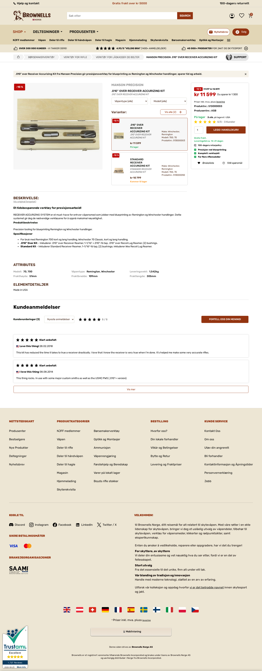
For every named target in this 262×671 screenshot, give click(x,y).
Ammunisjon (102, 447)
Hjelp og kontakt (27, 3)
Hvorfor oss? (159, 431)
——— (229, 40)
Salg (243, 31)
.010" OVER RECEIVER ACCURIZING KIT (140, 131)
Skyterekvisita (159, 40)
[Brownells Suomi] (156, 609)
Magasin (120, 40)
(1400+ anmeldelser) (141, 48)
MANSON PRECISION (127, 85)
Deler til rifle (56, 40)
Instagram (41, 524)
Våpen (42, 40)
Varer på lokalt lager (107, 472)
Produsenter (82, 32)
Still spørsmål (234, 163)
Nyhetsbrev (17, 464)
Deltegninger (46, 32)
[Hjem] (17, 57)
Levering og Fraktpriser (166, 464)
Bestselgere (17, 439)
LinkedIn (87, 524)
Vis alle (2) (170, 112)
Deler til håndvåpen (80, 40)
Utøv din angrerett (216, 447)
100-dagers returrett (234, 3)
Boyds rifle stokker (106, 481)
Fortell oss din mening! (225, 319)
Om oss (209, 439)
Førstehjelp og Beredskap (111, 464)
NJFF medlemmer (24, 40)
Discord (20, 524)
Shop (18, 32)
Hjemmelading (138, 40)
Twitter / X (110, 524)
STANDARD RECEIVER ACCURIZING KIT (140, 165)
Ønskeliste (242, 16)
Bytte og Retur (160, 456)
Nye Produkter (18, 447)
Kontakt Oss (212, 431)
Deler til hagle (103, 40)
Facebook (64, 524)
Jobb (207, 481)
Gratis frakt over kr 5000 (129, 3)
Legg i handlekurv (226, 129)
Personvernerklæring (218, 472)
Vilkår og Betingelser (164, 447)
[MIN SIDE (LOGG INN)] (233, 16)
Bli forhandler (213, 456)
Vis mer (131, 389)
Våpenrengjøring (105, 456)
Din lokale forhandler (164, 439)
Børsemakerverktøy (184, 40)
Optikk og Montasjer (211, 40)
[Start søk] (185, 15)
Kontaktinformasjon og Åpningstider (228, 464)
